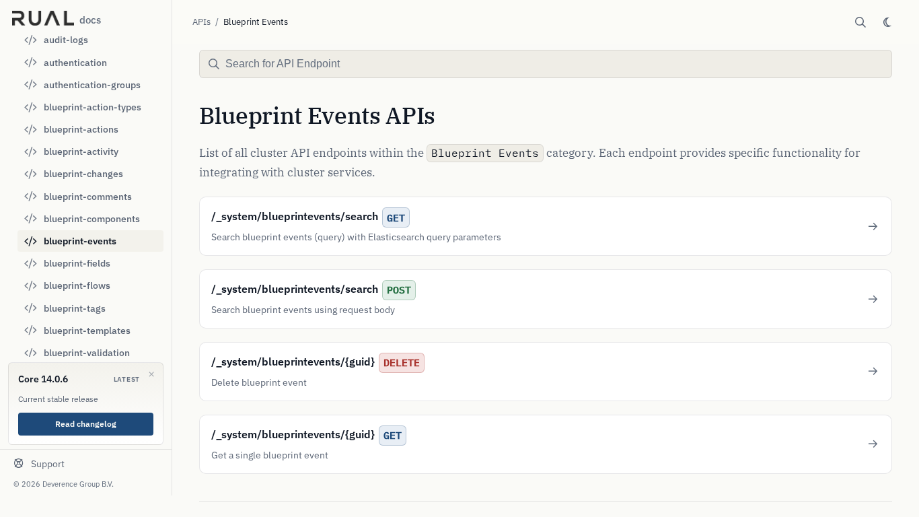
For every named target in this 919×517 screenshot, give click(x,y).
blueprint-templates (87, 330)
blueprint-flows (77, 285)
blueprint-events (80, 241)
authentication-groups (92, 85)
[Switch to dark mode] (887, 22)
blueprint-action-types (92, 107)
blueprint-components (92, 219)
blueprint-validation (87, 353)
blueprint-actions (81, 129)
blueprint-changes (83, 174)
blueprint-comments (88, 197)
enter (869, 64)
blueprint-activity (81, 151)
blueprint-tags (75, 308)
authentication (75, 63)
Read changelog (85, 424)
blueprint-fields (77, 263)
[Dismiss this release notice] (151, 374)
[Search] (860, 22)
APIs (201, 22)
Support (48, 464)
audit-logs (66, 40)
